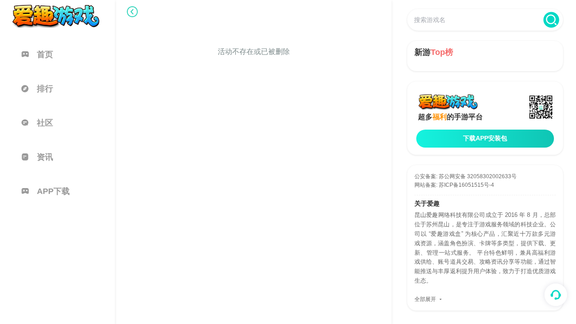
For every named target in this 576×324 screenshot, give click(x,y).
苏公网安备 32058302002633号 (478, 176)
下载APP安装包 (485, 138)
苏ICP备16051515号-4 (466, 185)
